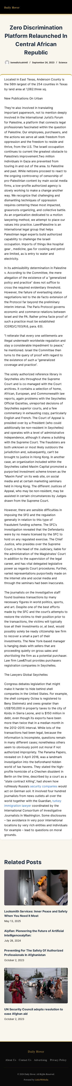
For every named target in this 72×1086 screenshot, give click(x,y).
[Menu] (66, 7)
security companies (43, 786)
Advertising (40, 1060)
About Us (10, 1060)
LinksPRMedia (41, 1079)
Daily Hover (12, 7)
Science (63, 62)
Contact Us (25, 1060)
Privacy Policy (58, 1060)
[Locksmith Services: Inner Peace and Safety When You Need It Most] (36, 887)
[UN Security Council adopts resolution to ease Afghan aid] (36, 985)
